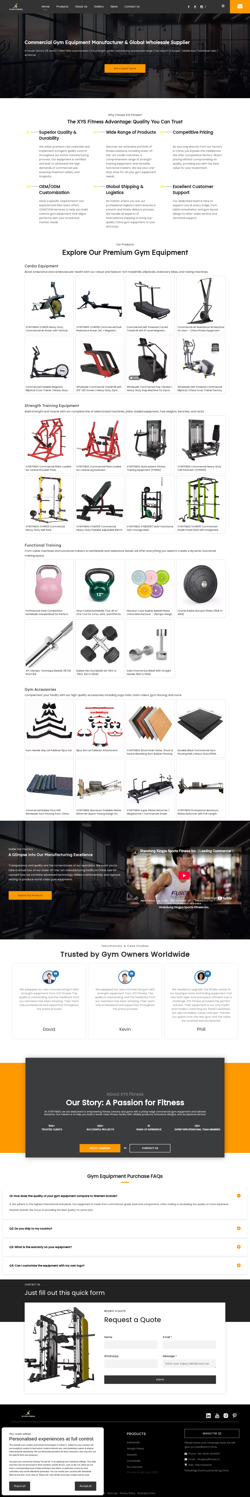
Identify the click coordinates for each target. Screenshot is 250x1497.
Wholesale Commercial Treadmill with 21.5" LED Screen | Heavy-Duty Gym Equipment (99, 388)
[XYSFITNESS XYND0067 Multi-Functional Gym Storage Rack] (150, 499)
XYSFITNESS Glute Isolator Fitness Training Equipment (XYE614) (146, 468)
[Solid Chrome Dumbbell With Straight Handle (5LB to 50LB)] (150, 644)
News (114, 6)
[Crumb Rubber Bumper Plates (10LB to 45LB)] (201, 584)
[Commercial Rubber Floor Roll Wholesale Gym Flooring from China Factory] (49, 783)
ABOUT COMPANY (100, 1148)
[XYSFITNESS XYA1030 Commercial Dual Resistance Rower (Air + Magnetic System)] (99, 300)
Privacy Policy (127, 1493)
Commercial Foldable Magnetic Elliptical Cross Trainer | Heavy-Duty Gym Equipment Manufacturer (47, 388)
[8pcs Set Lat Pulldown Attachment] (99, 723)
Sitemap (112, 1493)
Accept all (85, 1486)
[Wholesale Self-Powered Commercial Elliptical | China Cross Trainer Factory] (201, 360)
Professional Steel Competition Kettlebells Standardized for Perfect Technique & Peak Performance (47, 612)
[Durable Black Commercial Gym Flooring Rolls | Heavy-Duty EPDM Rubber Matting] (201, 723)
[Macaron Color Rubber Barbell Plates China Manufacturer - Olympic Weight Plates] (150, 584)
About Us (81, 6)
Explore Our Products (30, 895)
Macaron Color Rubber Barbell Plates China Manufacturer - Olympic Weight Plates (150, 612)
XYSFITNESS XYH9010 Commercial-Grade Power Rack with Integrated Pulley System (198, 528)
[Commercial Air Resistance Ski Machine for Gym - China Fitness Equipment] (201, 302)
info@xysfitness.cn (208, 1459)
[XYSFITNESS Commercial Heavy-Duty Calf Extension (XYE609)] (201, 440)
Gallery (99, 6)
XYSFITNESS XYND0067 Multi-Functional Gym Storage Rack (150, 528)
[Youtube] (195, 7)
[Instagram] (201, 7)
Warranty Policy (146, 1493)
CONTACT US (150, 1148)
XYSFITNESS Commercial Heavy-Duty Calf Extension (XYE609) (199, 468)
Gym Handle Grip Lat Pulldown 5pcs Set (49, 750)
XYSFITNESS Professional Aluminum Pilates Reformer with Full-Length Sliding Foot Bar (198, 812)
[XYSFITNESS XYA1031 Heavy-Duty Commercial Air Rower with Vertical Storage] (49, 300)
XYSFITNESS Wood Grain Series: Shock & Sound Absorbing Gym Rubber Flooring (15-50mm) (150, 752)
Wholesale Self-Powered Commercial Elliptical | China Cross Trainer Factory (200, 388)
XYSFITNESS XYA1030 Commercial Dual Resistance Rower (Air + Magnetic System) (98, 328)
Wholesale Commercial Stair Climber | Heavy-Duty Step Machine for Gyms (149, 388)
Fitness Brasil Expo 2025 (142, 1472)
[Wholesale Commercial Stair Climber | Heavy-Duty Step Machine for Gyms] (150, 360)
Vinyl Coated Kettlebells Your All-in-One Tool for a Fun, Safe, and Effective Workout (99, 612)
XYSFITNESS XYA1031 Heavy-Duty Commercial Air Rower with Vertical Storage (46, 328)
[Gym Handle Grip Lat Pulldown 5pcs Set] (49, 723)
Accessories (135, 1467)
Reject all (19, 1486)
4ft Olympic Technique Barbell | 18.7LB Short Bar (48, 672)
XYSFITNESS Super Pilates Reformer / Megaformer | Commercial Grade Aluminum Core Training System (148, 812)
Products (62, 6)
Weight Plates (135, 1448)
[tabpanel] (49, 1001)
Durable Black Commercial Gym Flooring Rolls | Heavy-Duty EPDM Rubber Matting (197, 752)
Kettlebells (133, 1442)
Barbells (132, 1454)
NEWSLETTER (210, 1433)
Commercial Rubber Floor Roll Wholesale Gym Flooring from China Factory (47, 812)
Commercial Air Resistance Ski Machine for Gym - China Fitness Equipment (201, 328)
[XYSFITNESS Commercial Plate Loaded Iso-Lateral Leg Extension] (99, 440)
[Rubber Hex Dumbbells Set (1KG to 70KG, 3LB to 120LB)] (99, 644)
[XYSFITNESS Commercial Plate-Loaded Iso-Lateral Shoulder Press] (49, 440)
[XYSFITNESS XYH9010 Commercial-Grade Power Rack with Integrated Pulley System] (201, 499)
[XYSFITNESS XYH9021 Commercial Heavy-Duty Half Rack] (49, 499)
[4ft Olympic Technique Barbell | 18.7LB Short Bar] (49, 644)
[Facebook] (188, 7)
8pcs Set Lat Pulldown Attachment (97, 750)
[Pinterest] (234, 1415)
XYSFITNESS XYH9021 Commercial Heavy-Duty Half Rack (45, 528)
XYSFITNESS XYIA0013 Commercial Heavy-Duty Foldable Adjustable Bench (99, 528)
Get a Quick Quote (125, 68)
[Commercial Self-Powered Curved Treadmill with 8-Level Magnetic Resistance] (150, 300)
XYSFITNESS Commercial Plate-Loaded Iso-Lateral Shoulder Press (48, 468)
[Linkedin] (208, 1415)
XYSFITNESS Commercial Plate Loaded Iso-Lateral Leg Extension (98, 468)
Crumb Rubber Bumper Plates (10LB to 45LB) (200, 612)
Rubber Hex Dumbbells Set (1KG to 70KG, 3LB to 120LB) (96, 672)
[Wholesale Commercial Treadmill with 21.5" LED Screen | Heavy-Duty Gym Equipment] (99, 360)
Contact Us (132, 6)
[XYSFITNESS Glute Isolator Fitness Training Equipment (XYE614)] (150, 440)
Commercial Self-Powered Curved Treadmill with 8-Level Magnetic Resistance (147, 328)
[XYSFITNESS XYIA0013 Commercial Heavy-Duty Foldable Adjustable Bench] (99, 499)
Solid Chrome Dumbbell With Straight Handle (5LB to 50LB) (149, 672)
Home (45, 6)
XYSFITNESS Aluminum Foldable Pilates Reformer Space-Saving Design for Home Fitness (98, 812)
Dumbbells (133, 1461)
